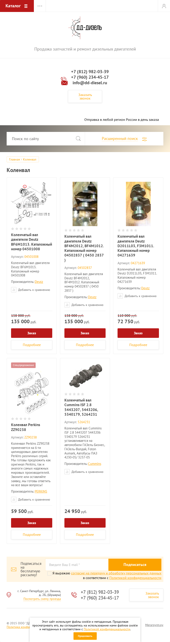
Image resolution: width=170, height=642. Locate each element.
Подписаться (135, 564)
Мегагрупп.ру (154, 625)
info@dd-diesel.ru (90, 83)
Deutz (39, 282)
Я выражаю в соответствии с (106, 575)
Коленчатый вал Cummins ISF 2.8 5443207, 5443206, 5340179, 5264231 (81, 407)
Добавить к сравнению (33, 290)
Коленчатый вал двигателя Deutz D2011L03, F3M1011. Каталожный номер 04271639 (136, 246)
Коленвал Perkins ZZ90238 (25, 427)
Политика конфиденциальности (29, 627)
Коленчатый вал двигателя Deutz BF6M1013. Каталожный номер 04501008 (31, 241)
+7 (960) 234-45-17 (90, 77)
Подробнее (32, 345)
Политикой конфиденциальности (107, 629)
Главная (14, 159)
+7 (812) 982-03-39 (90, 71)
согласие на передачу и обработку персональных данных (116, 573)
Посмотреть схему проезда (42, 599)
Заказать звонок (85, 96)
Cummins (94, 464)
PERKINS (41, 491)
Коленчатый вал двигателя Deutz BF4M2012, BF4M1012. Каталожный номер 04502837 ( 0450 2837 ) (84, 248)
